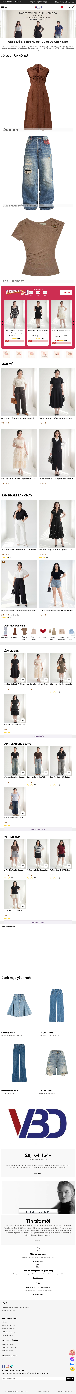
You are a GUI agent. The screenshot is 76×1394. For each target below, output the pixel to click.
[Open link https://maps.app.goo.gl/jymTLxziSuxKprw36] (72, 1369)
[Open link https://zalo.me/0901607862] (72, 1364)
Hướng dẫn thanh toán (8, 1328)
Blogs (3, 1360)
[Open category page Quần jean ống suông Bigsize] (57, 1005)
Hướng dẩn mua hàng (8, 1325)
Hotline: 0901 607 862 (8, 1310)
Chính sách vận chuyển (9, 1347)
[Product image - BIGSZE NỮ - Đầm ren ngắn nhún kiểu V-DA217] (61, 314)
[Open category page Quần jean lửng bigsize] (57, 1063)
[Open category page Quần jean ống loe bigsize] (19, 1063)
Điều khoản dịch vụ (7, 1335)
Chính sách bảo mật (8, 1344)
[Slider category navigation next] (73, 634)
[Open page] (6, 7)
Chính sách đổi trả (7, 1351)
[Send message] (72, 1359)
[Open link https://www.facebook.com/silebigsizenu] (3, 1366)
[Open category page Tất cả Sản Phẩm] (38, 31)
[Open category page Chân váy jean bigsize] (19, 1005)
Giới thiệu (4, 1322)
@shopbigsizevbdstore (8, 926)
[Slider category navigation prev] (3, 634)
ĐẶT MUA (70, 1378)
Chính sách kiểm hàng (8, 1332)
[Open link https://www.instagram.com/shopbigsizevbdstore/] (7, 1366)
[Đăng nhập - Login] (69, 7)
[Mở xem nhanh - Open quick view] (23, 680)
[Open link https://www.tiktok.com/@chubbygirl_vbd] (11, 1366)
